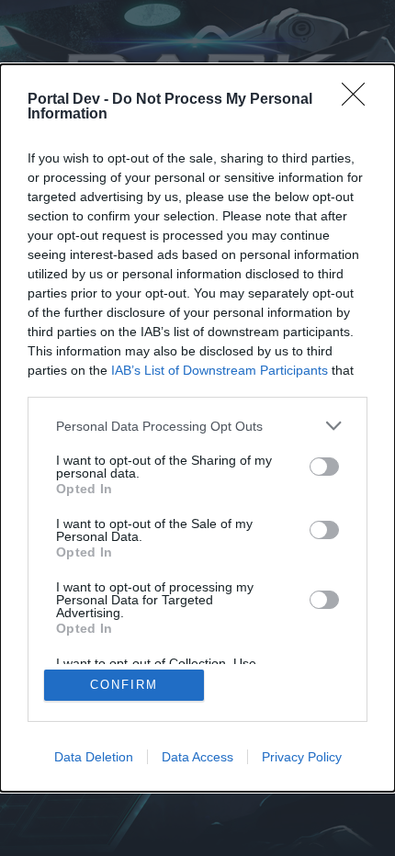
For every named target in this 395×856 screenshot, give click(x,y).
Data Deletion (93, 756)
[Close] (359, 100)
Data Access (197, 756)
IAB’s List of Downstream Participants (219, 370)
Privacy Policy (302, 756)
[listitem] (197, 425)
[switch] (324, 466)
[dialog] (197, 428)
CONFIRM (124, 685)
